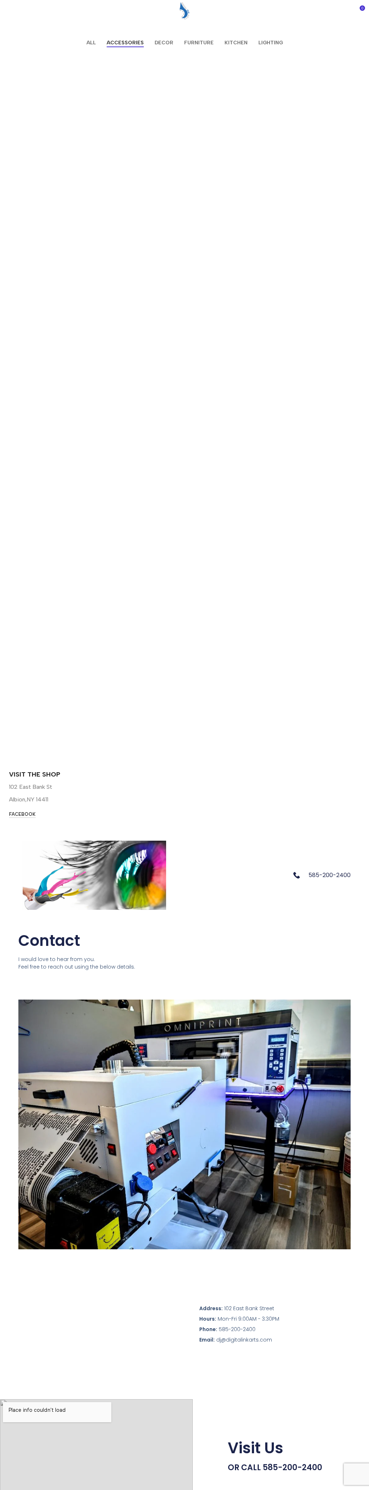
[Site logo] (184, 10)
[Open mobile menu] (8, 11)
